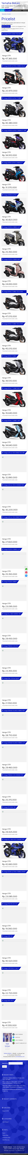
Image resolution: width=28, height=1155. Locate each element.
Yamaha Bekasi (10, 3)
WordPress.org (6, 1139)
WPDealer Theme (8, 1150)
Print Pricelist (7, 26)
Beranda (4, 14)
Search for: (5, 1063)
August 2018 (6, 1111)
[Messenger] (26, 575)
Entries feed (5, 1135)
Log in (4, 1133)
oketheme (17, 1037)
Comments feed (6, 1137)
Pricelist (9, 14)
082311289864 (19, 1034)
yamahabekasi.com (19, 1056)
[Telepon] (26, 572)
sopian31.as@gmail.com (21, 1043)
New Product (6, 1122)
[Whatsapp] (26, 569)
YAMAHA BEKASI (7, 1053)
